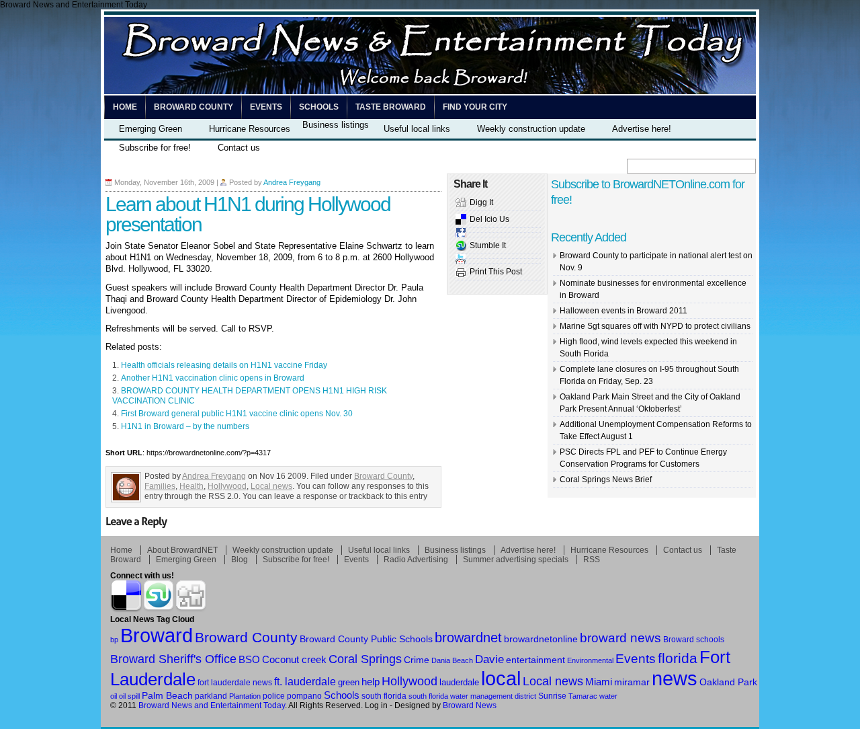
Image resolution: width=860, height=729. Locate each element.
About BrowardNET (182, 550)
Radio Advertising (416, 559)
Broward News (470, 705)
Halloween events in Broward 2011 (623, 310)
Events (266, 107)
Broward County (193, 107)
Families (159, 486)
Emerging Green (150, 129)
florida (677, 658)
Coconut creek (294, 659)
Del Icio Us (489, 219)
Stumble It (488, 245)
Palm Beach (167, 695)
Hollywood (227, 486)
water (608, 696)
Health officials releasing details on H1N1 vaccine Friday (224, 365)
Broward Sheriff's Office (173, 659)
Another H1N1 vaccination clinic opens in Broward (212, 378)
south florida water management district (472, 696)
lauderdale (459, 682)
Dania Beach (452, 660)
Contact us (239, 148)
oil (113, 696)
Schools (319, 107)
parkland (211, 696)
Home (125, 107)
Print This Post (496, 271)
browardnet (468, 637)
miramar (632, 682)
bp (114, 640)
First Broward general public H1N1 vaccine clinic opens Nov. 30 (237, 413)
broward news (620, 638)
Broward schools (693, 639)
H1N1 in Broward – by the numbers (185, 426)
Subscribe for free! (155, 148)
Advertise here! (641, 129)
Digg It (481, 202)
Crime (416, 660)
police (274, 696)
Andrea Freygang (291, 182)
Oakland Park (728, 682)
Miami (598, 682)
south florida (383, 696)
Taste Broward (390, 107)
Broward (156, 635)
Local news (271, 486)
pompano (304, 695)
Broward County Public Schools (366, 639)
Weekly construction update (531, 129)
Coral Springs (365, 659)
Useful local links (417, 129)
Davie (489, 659)
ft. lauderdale (305, 681)
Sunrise (552, 695)
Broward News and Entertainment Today (211, 705)
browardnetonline (541, 639)
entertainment (535, 659)
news (674, 678)
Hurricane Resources (249, 129)
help (370, 682)
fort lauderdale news (235, 682)
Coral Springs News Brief (606, 479)
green (348, 682)
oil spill (129, 696)
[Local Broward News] (430, 91)
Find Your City (475, 107)
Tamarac (582, 696)
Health (191, 486)
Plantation (245, 696)
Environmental (590, 660)
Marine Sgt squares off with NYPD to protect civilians (655, 326)
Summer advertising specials (515, 559)
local (501, 678)
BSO (249, 659)
